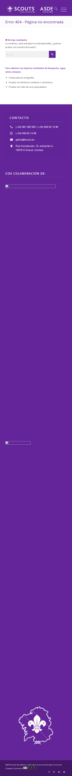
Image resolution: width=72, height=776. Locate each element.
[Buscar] (54, 9)
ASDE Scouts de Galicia (15, 764)
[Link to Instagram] (54, 771)
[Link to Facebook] (49, 771)
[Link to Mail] (64, 771)
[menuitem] (54, 9)
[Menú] (62, 9)
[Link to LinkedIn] (59, 771)
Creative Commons (14, 768)
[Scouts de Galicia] (29, 9)
